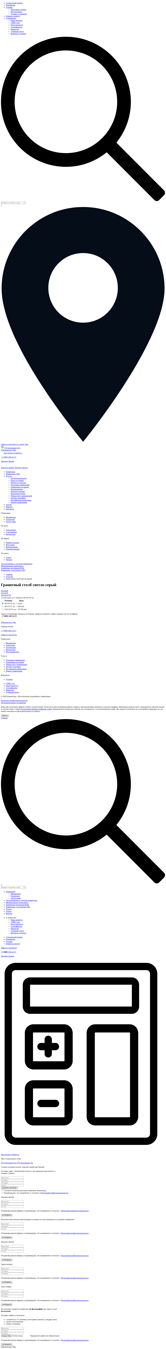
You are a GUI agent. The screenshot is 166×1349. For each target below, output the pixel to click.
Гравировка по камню (20, 487)
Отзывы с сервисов (19, 14)
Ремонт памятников (19, 502)
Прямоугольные (12, 543)
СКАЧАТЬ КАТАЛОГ (9, 1188)
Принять (5, 716)
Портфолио (10, 939)
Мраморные (11, 517)
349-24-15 (8, 952)
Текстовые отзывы (18, 10)
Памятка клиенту (13, 944)
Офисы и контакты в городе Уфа (14, 444)
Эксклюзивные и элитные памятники (16, 564)
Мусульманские (12, 652)
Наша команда (17, 20)
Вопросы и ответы (18, 34)
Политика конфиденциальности (14, 701)
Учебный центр (17, 31)
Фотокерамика (17, 489)
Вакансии (15, 29)
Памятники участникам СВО (13, 570)
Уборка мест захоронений (21, 496)
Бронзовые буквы (18, 494)
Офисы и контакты (9, 635)
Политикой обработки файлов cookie (36, 709)
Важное (9, 913)
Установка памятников (20, 485)
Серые (8, 557)
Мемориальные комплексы (12, 566)
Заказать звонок (7, 461)
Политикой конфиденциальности (54, 1193)
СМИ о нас (15, 23)
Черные (9, 560)
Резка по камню (17, 480)
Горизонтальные (12, 549)
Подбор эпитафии (18, 498)
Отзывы (9, 679)
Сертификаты (16, 27)
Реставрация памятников (21, 500)
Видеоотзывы (16, 12)
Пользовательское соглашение (13, 703)
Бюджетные (11, 534)
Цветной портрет (18, 491)
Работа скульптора (18, 483)
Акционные (11, 530)
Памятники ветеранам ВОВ (12, 568)
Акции (9, 911)
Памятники (10, 892)
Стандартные (11, 532)
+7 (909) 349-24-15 (8, 457)
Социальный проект (14, 937)
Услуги (9, 909)
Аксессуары (11, 522)
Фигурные (10, 545)
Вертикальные (12, 547)
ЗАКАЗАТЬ (6, 595)
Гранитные (10, 519)
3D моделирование (18, 478)
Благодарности (17, 25)
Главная (4, 718)
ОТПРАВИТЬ (7, 1215)
